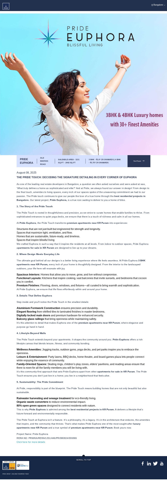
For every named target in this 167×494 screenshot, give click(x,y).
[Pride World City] (22, 465)
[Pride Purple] (8, 465)
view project (137, 161)
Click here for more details (31, 442)
